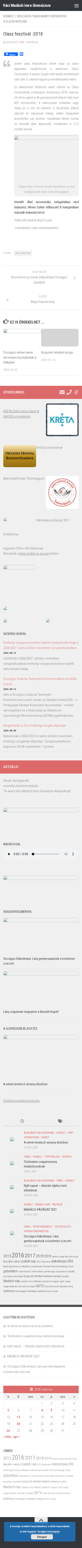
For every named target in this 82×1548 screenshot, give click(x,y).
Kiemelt (8, 16)
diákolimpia (58, 1261)
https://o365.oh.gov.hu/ (34, 554)
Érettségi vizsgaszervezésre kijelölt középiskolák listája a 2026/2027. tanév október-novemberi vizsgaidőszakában (40, 645)
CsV (21, 42)
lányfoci (65, 1276)
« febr (7, 1437)
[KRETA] (76, 392)
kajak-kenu (61, 1271)
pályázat (57, 1204)
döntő (5, 1266)
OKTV (40, 1286)
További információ (48, 1531)
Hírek (27, 1156)
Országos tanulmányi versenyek (41, 16)
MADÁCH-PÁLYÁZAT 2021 (40, 1210)
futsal (70, 1266)
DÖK (70, 1261)
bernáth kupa (71, 1256)
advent (55, 1256)
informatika (37, 1271)
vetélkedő (41, 1291)
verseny (67, 1156)
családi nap (28, 1261)
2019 (47, 1256)
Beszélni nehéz (11, 1261)
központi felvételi (33, 1276)
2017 (30, 1255)
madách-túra (27, 1281)
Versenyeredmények (36, 1231)
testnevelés (62, 1226)
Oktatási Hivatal (14, 634)
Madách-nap (42, 1204)
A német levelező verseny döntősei (25, 1084)
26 (8, 1431)
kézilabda (18, 1276)
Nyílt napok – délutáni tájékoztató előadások (36, 1346)
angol (62, 1256)
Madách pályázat (42, 1281)
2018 (40, 1256)
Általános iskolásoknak (39, 1132)
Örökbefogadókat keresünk (21, 1101)
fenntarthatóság (59, 1266)
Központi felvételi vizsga (57, 352)
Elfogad (42, 1537)
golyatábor (10, 1271)
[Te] (69, 392)
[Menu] (76, 5)
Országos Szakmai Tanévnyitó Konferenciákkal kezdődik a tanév (40, 681)
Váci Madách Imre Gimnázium (27, 5)
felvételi (47, 1266)
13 (18, 1417)
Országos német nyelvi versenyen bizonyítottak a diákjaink (19, 357)
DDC (38, 1261)
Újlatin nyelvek (15, 21)
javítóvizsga (49, 1271)
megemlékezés (10, 1286)
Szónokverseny (66, 1286)
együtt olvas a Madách (19, 1266)
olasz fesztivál (23, 253)
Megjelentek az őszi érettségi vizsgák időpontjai (34, 726)
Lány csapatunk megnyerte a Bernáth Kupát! (31, 1012)
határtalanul (24, 1271)
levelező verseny (52, 1276)
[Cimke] (60, 1121)
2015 (7, 1256)
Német (45, 1137)
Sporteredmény (42, 1226)
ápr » (16, 1437)
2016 (18, 1255)
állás (49, 1291)
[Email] (62, 392)
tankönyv (9, 1291)
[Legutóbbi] (22, 1121)
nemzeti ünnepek (26, 1286)
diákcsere (46, 1261)
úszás (55, 1291)
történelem (51, 1156)
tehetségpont (21, 1291)
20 (18, 1424)
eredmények (37, 1266)
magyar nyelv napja (61, 1281)
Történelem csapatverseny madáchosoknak (35, 1336)
